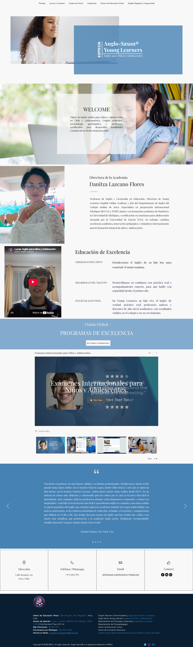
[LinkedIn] (166, 574)
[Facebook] (162, 574)
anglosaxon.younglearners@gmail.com (120, 574)
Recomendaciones (121, 633)
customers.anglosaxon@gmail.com (63, 633)
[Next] (185, 506)
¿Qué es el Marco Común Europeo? (145, 633)
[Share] (149, 352)
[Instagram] (170, 574)
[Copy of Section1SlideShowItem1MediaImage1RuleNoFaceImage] (95, 542)
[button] (91, 4)
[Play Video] (50, 445)
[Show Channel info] (155, 352)
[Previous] (8, 506)
